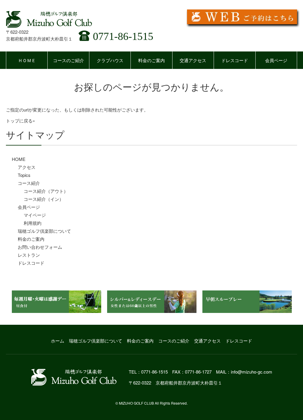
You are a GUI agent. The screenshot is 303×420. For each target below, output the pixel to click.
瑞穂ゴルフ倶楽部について (44, 231)
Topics (24, 175)
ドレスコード (234, 60)
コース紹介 (29, 183)
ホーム (57, 340)
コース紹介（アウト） (46, 191)
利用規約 (32, 223)
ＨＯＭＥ (27, 60)
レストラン (29, 255)
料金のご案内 (151, 60)
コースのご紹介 (68, 60)
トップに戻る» (20, 120)
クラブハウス (110, 60)
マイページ (35, 215)
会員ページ (276, 60)
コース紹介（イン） (44, 199)
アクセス (27, 167)
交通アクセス (193, 60)
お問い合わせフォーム (40, 247)
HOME (18, 159)
